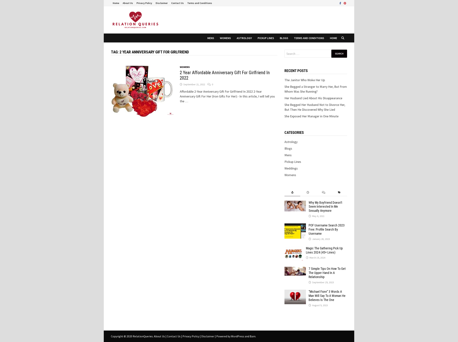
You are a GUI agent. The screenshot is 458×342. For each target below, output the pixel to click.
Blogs (284, 38)
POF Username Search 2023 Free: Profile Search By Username (327, 229)
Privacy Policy (144, 3)
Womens (225, 38)
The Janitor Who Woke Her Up (304, 80)
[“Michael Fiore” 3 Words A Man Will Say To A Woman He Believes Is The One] (295, 292)
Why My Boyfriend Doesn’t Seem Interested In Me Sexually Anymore (325, 207)
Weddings (291, 168)
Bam (252, 336)
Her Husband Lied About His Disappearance (313, 98)
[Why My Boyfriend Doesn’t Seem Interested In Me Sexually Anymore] (295, 203)
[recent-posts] (308, 192)
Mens (210, 38)
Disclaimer (162, 3)
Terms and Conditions (199, 3)
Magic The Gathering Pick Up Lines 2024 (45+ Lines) (324, 250)
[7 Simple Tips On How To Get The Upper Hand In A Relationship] (295, 269)
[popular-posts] (292, 192)
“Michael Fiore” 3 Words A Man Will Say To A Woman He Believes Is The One (327, 296)
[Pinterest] (345, 3)
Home (116, 3)
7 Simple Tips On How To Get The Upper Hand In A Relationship (327, 273)
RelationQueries (143, 336)
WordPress (237, 336)
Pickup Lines (266, 38)
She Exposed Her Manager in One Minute (311, 116)
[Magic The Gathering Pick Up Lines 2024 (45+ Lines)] (293, 249)
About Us (128, 3)
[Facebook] (341, 3)
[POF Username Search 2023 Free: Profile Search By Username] (295, 226)
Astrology (244, 38)
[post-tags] (339, 192)
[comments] (323, 192)
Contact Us (177, 3)
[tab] (292, 192)
